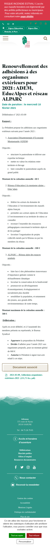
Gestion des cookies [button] (25, 498)
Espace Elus (33, 28)
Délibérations (25, 450)
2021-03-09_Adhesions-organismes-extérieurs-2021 (24, 376)
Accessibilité (25, 503)
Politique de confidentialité (25, 512)
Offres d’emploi (25, 457)
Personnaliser (25, 541)
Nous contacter (27, 478)
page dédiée (27, 16)
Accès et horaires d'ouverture (27, 441)
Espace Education (15, 28)
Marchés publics (25, 453)
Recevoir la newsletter (27, 485)
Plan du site (25, 517)
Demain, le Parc (11, 31)
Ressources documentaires (25, 460)
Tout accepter (17, 535)
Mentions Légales (25, 507)
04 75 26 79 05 (27, 430)
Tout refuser (34, 535)
